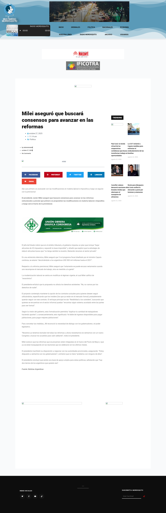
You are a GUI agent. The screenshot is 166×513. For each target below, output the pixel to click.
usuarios (124, 35)
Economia (124, 27)
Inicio (61, 27)
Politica (91, 27)
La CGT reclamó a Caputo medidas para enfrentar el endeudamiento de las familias (136, 148)
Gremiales (75, 27)
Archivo (108, 35)
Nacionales (107, 27)
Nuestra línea (65, 35)
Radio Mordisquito (88, 35)
